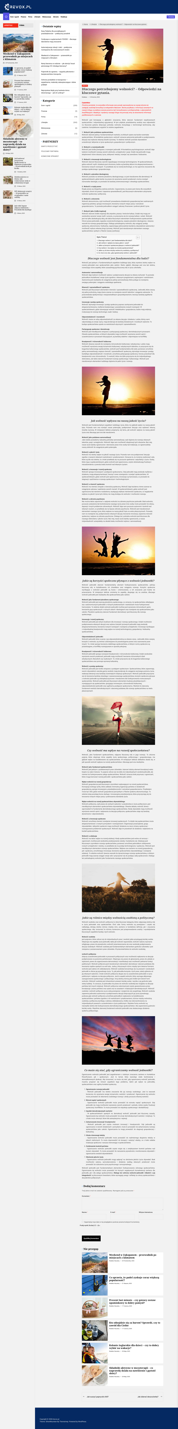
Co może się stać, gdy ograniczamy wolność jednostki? (117, 253)
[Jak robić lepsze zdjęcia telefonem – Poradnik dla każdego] (8, 209)
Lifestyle (37, 17)
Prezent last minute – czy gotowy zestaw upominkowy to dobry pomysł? (23, 83)
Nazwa (85, 1212)
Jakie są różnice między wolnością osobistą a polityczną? (118, 250)
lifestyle (8, 25)
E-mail (113, 1212)
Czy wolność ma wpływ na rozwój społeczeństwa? (115, 248)
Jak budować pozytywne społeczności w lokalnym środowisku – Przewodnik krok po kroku (23, 163)
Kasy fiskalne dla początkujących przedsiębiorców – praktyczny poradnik (55, 32)
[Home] (6, 17)
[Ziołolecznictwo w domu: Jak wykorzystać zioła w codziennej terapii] (8, 180)
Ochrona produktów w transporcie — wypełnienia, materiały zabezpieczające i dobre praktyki (58, 82)
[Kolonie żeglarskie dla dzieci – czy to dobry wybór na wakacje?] (8, 110)
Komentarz (86, 1196)
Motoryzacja (46, 17)
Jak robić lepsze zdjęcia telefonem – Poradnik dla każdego (22, 208)
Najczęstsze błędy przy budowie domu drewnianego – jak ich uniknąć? (55, 91)
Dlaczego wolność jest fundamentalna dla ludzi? (115, 240)
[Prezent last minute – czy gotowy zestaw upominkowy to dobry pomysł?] (8, 84)
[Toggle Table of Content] (137, 237)
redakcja (84, 97)
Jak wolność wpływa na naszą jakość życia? (113, 243)
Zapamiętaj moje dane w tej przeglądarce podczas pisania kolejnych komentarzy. (112, 1222)
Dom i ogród (14, 17)
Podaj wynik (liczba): (87, 1225)
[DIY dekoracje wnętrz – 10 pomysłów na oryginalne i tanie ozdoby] (8, 194)
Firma (30, 17)
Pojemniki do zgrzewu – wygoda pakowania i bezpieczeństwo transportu (57, 72)
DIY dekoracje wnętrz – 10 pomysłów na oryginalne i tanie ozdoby (23, 194)
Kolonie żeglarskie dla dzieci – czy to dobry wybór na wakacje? (23, 109)
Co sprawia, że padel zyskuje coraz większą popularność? (23, 70)
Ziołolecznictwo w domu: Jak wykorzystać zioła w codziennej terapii (22, 180)
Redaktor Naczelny (114, 1261)
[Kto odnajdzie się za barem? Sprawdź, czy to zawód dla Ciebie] (8, 98)
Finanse (23, 17)
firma (21, 25)
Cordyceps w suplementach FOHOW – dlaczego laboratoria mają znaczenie (58, 40)
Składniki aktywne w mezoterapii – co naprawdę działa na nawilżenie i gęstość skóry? (15, 144)
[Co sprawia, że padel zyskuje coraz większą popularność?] (8, 71)
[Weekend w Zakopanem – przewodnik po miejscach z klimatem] (18, 43)
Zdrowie (56, 17)
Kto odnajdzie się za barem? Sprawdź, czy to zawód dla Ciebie (22, 97)
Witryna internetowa (146, 1212)
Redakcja (64, 17)
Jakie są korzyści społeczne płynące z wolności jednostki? (118, 245)
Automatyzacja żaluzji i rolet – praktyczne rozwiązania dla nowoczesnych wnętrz (56, 48)
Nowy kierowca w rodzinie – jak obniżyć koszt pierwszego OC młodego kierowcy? (58, 64)
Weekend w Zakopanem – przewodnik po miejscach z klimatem (18, 56)
